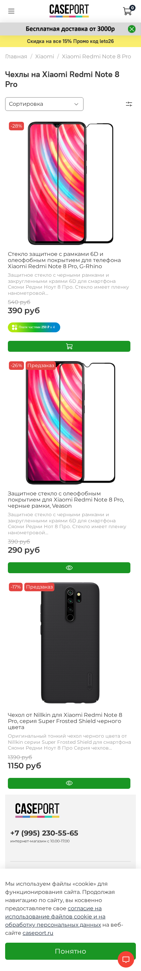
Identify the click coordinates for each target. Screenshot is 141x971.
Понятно (70, 951)
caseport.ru (38, 933)
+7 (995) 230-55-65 (44, 833)
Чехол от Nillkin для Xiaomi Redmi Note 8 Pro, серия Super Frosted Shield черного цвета (65, 721)
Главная (16, 56)
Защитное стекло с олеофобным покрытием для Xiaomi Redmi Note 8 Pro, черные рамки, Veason (66, 499)
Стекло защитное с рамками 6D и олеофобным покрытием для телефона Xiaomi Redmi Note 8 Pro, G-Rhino (64, 260)
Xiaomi (44, 56)
